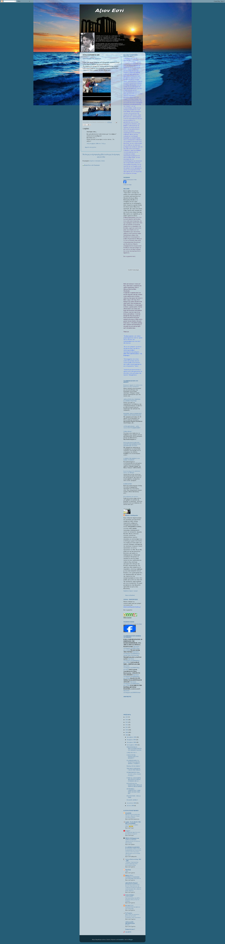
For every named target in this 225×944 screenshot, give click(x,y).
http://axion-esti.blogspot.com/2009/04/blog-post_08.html (131, 676)
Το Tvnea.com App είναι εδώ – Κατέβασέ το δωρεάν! (133, 833)
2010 (126, 730)
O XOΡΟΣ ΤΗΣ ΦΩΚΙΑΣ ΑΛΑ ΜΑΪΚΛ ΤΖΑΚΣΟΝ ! (131, 459)
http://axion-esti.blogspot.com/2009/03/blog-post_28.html (131, 683)
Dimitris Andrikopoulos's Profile (129, 179)
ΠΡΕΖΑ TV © (129, 875)
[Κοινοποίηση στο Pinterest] (90, 125)
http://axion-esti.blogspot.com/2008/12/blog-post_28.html (131, 648)
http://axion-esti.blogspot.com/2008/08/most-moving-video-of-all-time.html (131, 653)
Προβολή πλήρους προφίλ (130, 591)
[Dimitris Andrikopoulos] (129, 632)
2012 (126, 725)
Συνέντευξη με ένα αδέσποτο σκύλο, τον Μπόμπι (131, 471)
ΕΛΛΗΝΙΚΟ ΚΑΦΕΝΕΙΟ (132, 847)
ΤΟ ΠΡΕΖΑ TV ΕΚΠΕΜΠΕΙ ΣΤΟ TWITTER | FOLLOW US (133, 877)
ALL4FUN (128, 932)
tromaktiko (128, 813)
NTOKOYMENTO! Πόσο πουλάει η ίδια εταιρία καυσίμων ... (134, 774)
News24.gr (128, 870)
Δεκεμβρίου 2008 (132, 737)
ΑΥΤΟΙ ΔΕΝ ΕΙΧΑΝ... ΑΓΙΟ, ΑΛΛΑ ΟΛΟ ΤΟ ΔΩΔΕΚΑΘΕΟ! (131, 427)
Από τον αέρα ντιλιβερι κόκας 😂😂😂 (131, 825)
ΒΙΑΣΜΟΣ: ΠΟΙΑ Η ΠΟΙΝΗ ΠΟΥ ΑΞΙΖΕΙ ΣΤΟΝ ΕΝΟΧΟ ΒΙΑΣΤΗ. (132, 414)
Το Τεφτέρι (128, 913)
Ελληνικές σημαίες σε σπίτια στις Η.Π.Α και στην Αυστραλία (132, 385)
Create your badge (127, 184)
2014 (126, 719)
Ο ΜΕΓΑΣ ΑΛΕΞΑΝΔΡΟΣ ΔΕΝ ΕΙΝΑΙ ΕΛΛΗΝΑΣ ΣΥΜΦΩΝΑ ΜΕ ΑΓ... (134, 779)
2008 (126, 735)
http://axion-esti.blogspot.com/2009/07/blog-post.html (131, 667)
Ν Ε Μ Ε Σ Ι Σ (129, 905)
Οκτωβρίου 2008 (131, 742)
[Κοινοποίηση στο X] (87, 125)
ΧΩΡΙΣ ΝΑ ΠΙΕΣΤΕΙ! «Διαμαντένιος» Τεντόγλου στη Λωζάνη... (132, 841)
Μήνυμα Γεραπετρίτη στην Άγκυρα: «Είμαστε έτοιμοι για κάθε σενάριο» (132, 816)
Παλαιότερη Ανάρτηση (110, 154)
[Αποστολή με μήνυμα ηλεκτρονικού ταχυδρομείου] (83, 125)
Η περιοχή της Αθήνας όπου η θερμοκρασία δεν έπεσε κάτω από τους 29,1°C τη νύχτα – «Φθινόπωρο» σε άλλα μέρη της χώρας (133, 852)
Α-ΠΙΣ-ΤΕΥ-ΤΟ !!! (132, 752)
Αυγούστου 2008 (131, 803)
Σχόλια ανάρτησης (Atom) (97, 161)
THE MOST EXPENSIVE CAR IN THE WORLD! (133, 769)
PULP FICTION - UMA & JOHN (133, 796)
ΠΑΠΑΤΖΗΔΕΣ (129, 895)
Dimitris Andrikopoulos (131, 515)
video (126, 871)
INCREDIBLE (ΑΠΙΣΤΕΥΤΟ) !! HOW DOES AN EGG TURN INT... (133, 791)
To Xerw (127, 925)
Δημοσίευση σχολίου (90, 147)
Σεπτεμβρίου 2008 (132, 745)
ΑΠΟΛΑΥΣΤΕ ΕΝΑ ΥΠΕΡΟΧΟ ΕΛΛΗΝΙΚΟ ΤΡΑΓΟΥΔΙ (131, 400)
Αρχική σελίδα (101, 155)
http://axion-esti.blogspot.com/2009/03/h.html (131, 691)
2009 (126, 732)
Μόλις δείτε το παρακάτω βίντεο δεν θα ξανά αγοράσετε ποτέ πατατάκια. (133, 916)
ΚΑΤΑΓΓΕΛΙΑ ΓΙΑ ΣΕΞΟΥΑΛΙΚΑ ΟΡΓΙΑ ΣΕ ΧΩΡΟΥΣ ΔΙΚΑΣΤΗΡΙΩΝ (134, 785)
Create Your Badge (138, 624)
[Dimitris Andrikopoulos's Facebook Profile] (124, 183)
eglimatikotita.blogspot (131, 883)
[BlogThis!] (85, 125)
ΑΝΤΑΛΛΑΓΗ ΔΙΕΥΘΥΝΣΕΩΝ (130, 922)
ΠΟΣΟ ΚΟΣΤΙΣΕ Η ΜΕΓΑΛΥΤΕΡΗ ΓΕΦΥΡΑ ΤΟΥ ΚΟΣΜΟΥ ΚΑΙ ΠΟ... (134, 748)
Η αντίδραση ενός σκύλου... (131, 496)
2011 (126, 727)
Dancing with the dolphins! (92, 58)
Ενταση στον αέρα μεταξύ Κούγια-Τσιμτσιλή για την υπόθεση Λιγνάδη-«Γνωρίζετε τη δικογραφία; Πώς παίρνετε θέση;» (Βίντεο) (133, 887)
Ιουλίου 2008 (130, 805)
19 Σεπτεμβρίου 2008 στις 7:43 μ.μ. (96, 143)
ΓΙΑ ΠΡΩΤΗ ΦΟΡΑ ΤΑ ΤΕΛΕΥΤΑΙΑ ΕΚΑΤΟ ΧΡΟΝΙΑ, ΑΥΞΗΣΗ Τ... (134, 762)
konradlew (121, 939)
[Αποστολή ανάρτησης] (116, 122)
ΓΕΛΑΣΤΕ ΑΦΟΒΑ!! (132, 800)
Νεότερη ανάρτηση (90, 154)
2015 (126, 717)
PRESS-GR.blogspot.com (132, 838)
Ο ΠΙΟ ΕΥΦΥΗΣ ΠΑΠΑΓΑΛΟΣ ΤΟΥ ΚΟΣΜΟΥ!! (133, 756)
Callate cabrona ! (127, 431)
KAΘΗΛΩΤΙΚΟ (127, 484)
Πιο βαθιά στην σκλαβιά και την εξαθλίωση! (132, 907)
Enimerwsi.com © (130, 929)
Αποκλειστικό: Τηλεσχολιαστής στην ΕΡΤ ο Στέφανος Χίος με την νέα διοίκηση (132, 899)
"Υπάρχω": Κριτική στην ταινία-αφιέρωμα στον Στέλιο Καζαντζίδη (131, 863)
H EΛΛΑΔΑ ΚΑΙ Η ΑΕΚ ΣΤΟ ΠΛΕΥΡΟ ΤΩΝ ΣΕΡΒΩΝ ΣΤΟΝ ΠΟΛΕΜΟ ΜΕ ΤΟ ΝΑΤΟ (132, 444)
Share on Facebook (130, 595)
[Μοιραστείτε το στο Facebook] (88, 125)
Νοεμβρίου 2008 (131, 739)
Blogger (131, 939)
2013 (126, 722)
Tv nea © (127, 831)
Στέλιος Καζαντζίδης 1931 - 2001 (133, 860)
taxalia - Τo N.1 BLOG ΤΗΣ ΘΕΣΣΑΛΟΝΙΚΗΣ (133, 822)
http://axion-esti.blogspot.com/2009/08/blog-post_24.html (131, 660)
